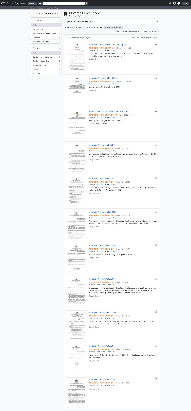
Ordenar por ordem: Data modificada (126, 31)
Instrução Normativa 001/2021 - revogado (108, 44)
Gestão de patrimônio (46, 61)
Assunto (36, 48)
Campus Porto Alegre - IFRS (106, 50)
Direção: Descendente (150, 31)
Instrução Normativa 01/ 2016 (102, 379)
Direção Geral (46, 29)
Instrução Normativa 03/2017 (102, 346)
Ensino (46, 69)
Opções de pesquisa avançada (79, 21)
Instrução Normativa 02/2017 (102, 279)
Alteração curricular (46, 65)
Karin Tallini (46, 37)
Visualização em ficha (95, 27)
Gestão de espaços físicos (46, 57)
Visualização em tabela (114, 27)
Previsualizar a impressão (75, 27)
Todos (35, 25)
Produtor (37, 20)
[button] (170, 3)
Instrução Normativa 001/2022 (103, 78)
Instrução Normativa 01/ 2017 (102, 312)
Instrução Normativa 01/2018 (102, 178)
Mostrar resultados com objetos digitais (144, 38)
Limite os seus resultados (46, 13)
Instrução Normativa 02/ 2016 (102, 245)
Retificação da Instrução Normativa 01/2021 (109, 111)
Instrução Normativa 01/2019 (102, 145)
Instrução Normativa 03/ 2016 (102, 212)
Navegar (32, 3)
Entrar (185, 3)
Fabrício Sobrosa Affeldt (46, 41)
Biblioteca (46, 73)
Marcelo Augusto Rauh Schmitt (46, 33)
